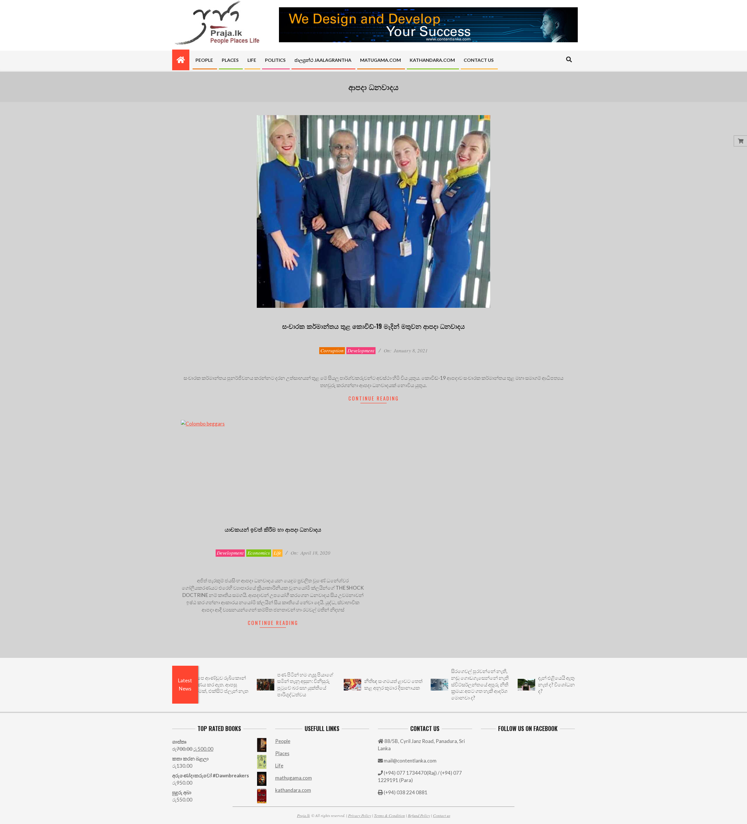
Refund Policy (419, 815)
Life (277, 552)
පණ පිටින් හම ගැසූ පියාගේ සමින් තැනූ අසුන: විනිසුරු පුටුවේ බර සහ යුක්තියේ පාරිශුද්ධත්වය (275, 684)
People (282, 741)
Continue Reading (373, 398)
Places (282, 753)
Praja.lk (303, 815)
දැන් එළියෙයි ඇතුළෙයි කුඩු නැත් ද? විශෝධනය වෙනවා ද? (537, 684)
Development (361, 350)
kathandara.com (293, 790)
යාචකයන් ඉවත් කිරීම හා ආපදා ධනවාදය (273, 529)
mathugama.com (293, 778)
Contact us (441, 815)
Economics (258, 552)
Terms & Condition (389, 815)
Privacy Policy (359, 815)
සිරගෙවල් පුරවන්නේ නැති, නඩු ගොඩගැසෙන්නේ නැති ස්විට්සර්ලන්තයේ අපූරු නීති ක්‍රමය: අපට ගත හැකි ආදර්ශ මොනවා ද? (450, 684)
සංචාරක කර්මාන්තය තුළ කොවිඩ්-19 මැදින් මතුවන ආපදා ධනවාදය (373, 326)
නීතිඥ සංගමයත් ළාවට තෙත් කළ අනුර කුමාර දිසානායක (363, 684)
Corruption (332, 350)
